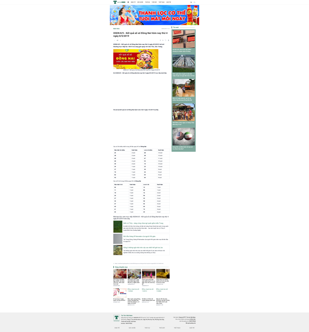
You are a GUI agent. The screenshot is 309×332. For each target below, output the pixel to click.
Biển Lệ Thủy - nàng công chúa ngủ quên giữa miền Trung (143, 223)
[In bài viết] (168, 40)
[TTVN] (116, 318)
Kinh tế (133, 2)
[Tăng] (120, 40)
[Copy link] (165, 40)
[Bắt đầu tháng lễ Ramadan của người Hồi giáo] (114, 235)
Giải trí (168, 2)
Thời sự (147, 2)
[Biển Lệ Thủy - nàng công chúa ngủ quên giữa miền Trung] (114, 222)
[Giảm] (114, 40)
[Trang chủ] (128, 2)
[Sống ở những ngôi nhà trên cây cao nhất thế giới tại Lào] (114, 246)
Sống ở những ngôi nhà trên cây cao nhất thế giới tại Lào (143, 247)
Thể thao (161, 2)
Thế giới (154, 2)
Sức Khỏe (140, 2)
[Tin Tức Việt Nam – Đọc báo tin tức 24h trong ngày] (119, 2)
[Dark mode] (191, 2)
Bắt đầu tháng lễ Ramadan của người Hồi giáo (139, 236)
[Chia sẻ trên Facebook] (160, 40)
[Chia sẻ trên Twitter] (163, 40)
